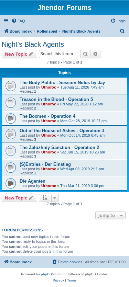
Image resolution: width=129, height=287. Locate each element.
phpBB (46, 274)
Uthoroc (48, 87)
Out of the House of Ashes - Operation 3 (62, 130)
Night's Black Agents (33, 44)
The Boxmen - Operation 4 (47, 116)
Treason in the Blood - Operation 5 (56, 99)
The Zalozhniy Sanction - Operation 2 (59, 147)
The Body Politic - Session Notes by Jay (62, 82)
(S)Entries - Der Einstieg (45, 164)
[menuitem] (18, 21)
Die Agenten (32, 181)
